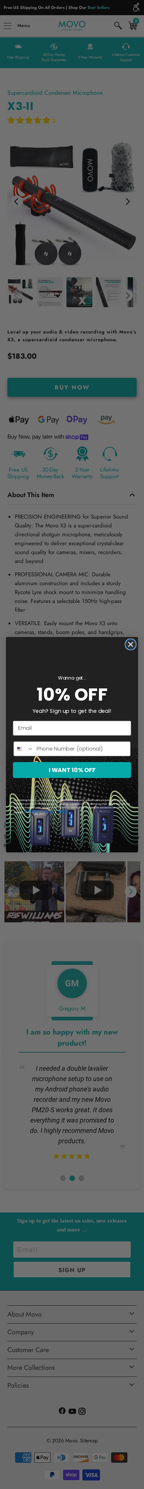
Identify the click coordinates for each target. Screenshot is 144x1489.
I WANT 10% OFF (72, 770)
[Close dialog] (131, 644)
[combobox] (23, 748)
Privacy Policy (39, 811)
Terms (63, 811)
